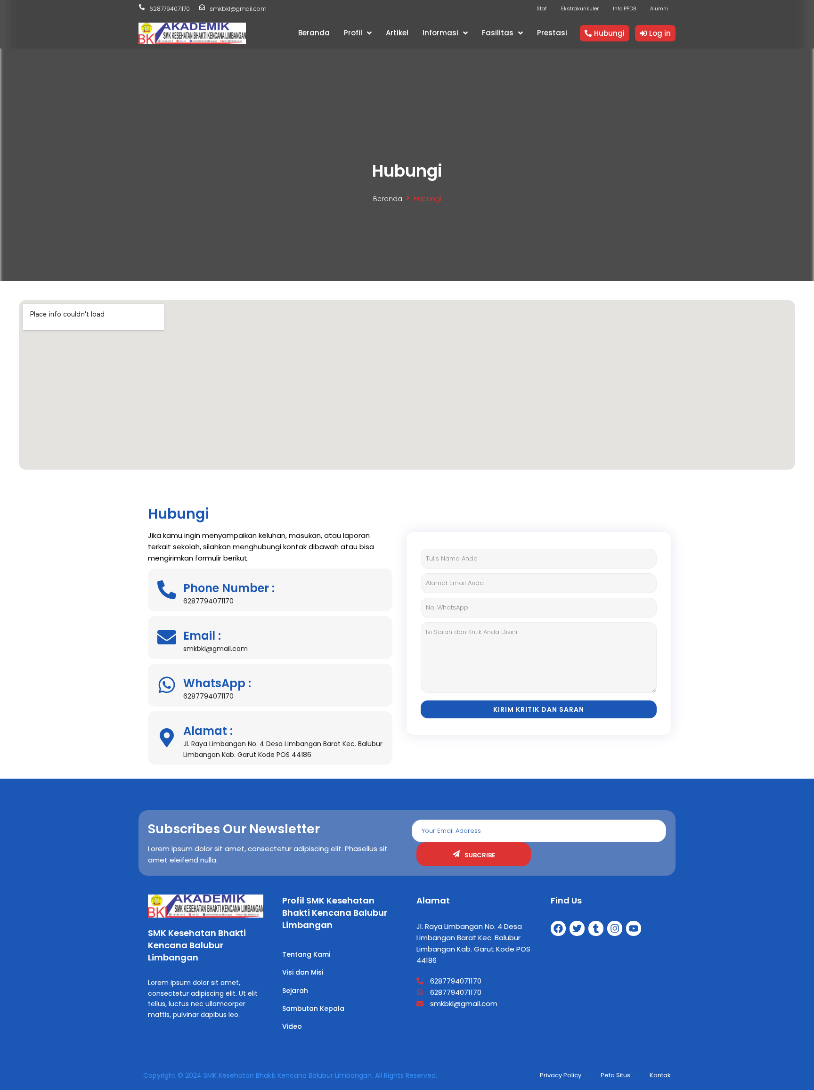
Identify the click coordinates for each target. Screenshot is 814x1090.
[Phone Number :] (166, 589)
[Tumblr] (595, 928)
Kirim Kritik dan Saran (538, 709)
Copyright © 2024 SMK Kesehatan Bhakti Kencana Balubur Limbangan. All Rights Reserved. (290, 1075)
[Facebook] (558, 928)
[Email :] (166, 637)
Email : (202, 635)
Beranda (387, 198)
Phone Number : (229, 588)
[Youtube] (633, 928)
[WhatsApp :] (166, 684)
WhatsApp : (217, 683)
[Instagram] (614, 928)
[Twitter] (577, 928)
